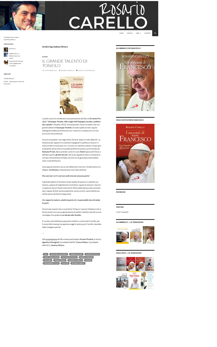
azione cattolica (92, 254)
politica (65, 263)
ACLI (45, 254)
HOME (121, 33)
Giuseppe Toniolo (75, 260)
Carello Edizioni (9, 78)
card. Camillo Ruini (51, 257)
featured (47, 260)
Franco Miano (60, 260)
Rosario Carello (67, 70)
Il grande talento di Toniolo (64, 63)
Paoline (88, 260)
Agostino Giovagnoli (59, 254)
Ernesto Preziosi (86, 257)
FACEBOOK (120, 192)
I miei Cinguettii (122, 212)
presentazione (51, 239)
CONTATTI (147, 33)
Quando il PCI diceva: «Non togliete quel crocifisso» (16, 63)
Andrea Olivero (77, 254)
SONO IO (130, 33)
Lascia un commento (86, 70)
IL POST (45, 57)
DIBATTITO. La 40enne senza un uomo (14, 56)
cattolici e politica (69, 257)
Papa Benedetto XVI (51, 263)
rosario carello (78, 263)
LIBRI (137, 33)
